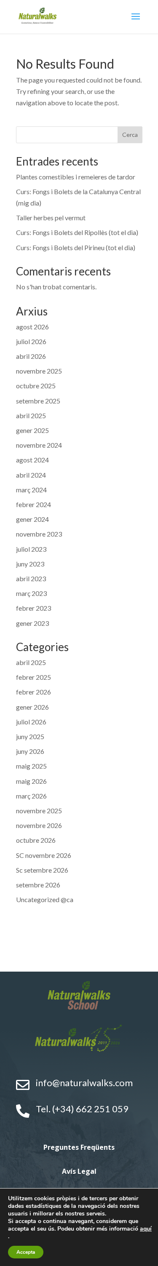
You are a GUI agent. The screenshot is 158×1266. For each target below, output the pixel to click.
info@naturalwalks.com (84, 1082)
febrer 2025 (33, 677)
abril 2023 (31, 578)
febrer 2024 (33, 504)
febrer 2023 (33, 608)
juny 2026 (30, 751)
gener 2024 (32, 519)
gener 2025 (32, 430)
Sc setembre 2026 (42, 870)
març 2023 (31, 593)
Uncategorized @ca (44, 899)
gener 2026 (32, 707)
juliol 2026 (31, 341)
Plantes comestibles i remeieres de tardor (75, 177)
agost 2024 (32, 460)
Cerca (130, 134)
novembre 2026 (39, 825)
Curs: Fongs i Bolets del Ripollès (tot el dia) (77, 232)
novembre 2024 (39, 445)
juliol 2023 (31, 549)
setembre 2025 (38, 401)
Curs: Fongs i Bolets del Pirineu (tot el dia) (75, 247)
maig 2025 (31, 766)
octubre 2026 (36, 840)
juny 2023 (30, 564)
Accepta (25, 1252)
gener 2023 (32, 623)
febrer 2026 (33, 692)
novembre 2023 (39, 534)
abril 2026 (31, 356)
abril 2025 (31, 415)
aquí (146, 1229)
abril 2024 (31, 475)
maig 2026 (31, 781)
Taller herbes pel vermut (51, 218)
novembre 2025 (39, 371)
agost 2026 (32, 327)
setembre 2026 (38, 885)
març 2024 (31, 490)
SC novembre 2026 (43, 855)
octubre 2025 (36, 386)
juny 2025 (30, 736)
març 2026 (31, 796)
